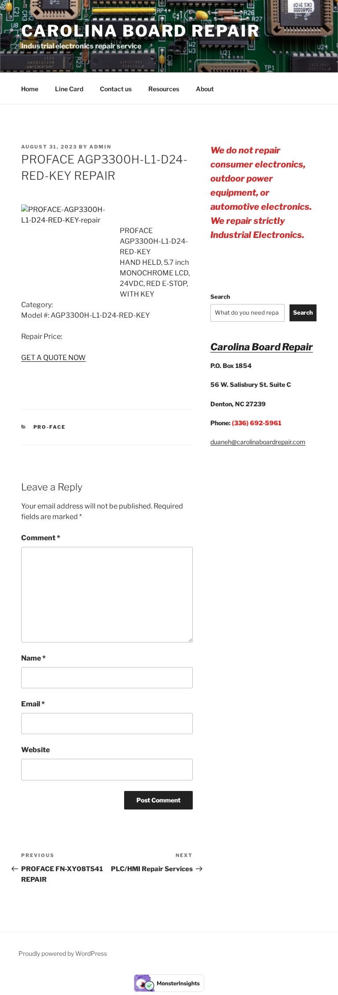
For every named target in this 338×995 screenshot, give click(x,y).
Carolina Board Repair (140, 31)
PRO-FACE (49, 427)
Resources (163, 89)
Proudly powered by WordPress (62, 953)
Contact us (116, 89)
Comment (40, 538)
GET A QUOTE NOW (53, 357)
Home (29, 89)
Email (33, 704)
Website (35, 750)
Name (33, 658)
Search (220, 296)
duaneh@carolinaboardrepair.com (257, 442)
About (205, 89)
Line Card (69, 89)
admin (100, 147)
